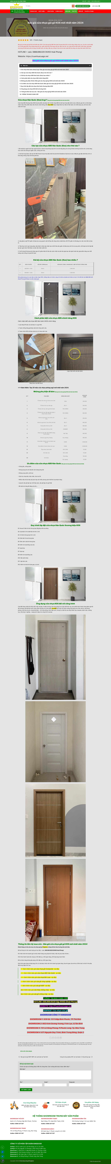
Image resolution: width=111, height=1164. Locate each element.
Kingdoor (45, 947)
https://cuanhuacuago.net (37, 56)
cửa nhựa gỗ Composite (44, 969)
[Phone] (2, 1148)
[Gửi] (73, 6)
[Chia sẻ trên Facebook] (50, 1038)
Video (88, 1)
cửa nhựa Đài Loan (44, 977)
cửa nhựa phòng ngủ (82, 1044)
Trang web (72, 1082)
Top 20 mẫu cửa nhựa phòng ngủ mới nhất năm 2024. (49, 388)
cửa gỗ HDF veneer (75, 1042)
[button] (96, 6)
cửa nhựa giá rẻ (63, 1044)
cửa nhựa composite (48, 1044)
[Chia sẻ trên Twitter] (53, 1038)
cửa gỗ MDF (40, 986)
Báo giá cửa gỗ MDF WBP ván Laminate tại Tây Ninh (34, 1057)
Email (46, 1082)
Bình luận (23, 1069)
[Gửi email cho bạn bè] (55, 1038)
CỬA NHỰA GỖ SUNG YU (72, 1044)
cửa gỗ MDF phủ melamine (27, 1044)
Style (55, 20)
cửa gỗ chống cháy (40, 994)
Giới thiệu (42, 11)
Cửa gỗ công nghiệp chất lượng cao (63, 1042)
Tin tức (74, 11)
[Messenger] (2, 1157)
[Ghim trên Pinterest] (58, 1038)
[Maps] (2, 1161)
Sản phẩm (50, 11)
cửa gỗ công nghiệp (43, 981)
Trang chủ (33, 11)
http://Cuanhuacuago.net (60, 1006)
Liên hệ (80, 11)
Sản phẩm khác (95, 1)
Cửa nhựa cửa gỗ (60, 1010)
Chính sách (59, 11)
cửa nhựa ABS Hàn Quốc (46, 973)
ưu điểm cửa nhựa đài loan (37, 1045)
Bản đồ (84, 1)
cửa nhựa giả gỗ (56, 1044)
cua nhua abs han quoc (39, 1044)
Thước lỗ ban (89, 11)
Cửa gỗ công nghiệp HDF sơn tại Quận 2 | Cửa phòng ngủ (75, 1057)
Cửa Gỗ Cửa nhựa (62, 27)
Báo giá (67, 11)
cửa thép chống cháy (41, 990)
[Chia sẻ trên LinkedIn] (61, 1038)
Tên (21, 1082)
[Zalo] (2, 1152)
